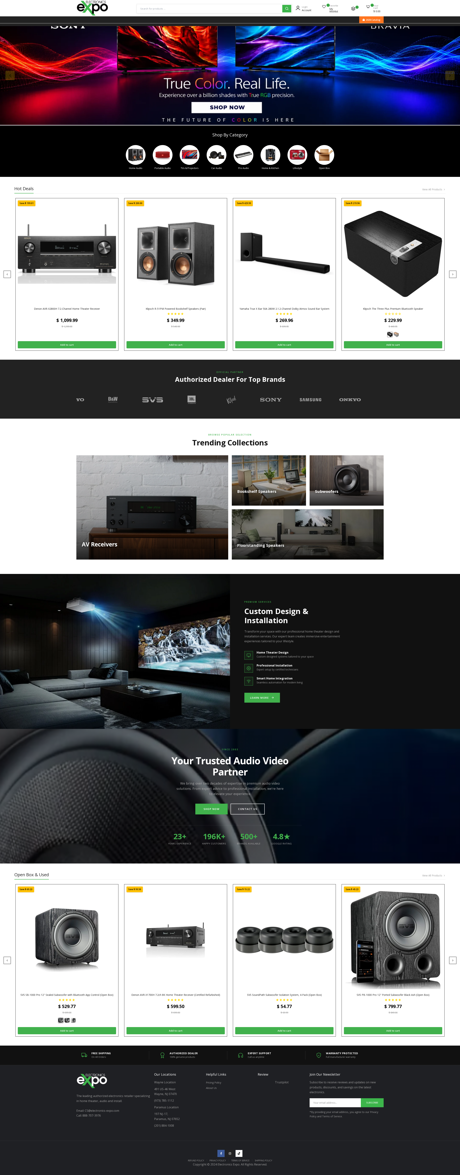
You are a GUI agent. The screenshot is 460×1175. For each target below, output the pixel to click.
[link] (230, 75)
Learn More (259, 697)
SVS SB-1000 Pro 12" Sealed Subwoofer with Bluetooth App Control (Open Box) (66, 995)
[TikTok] (239, 1153)
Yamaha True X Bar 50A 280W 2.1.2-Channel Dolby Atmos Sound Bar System (284, 308)
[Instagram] (230, 1153)
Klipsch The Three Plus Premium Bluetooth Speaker (393, 308)
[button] (175, 313)
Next (450, 75)
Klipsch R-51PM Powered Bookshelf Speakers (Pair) (176, 308)
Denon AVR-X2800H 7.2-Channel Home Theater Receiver (67, 308)
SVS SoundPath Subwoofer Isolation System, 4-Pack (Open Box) (284, 995)
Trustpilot (282, 1082)
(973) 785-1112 (164, 1101)
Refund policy (196, 1160)
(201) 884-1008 (164, 1126)
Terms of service (240, 1160)
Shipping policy (263, 1160)
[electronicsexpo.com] (92, 15)
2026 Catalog (373, 19)
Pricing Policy (213, 1082)
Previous (10, 75)
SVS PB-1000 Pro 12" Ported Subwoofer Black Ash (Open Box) (393, 995)
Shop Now (211, 809)
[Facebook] (221, 1153)
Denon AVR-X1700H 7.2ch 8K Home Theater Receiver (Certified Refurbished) (175, 995)
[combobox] (209, 8)
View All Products (432, 189)
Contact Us (247, 809)
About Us (211, 1088)
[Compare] (353, 8)
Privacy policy (218, 1160)
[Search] (286, 8)
